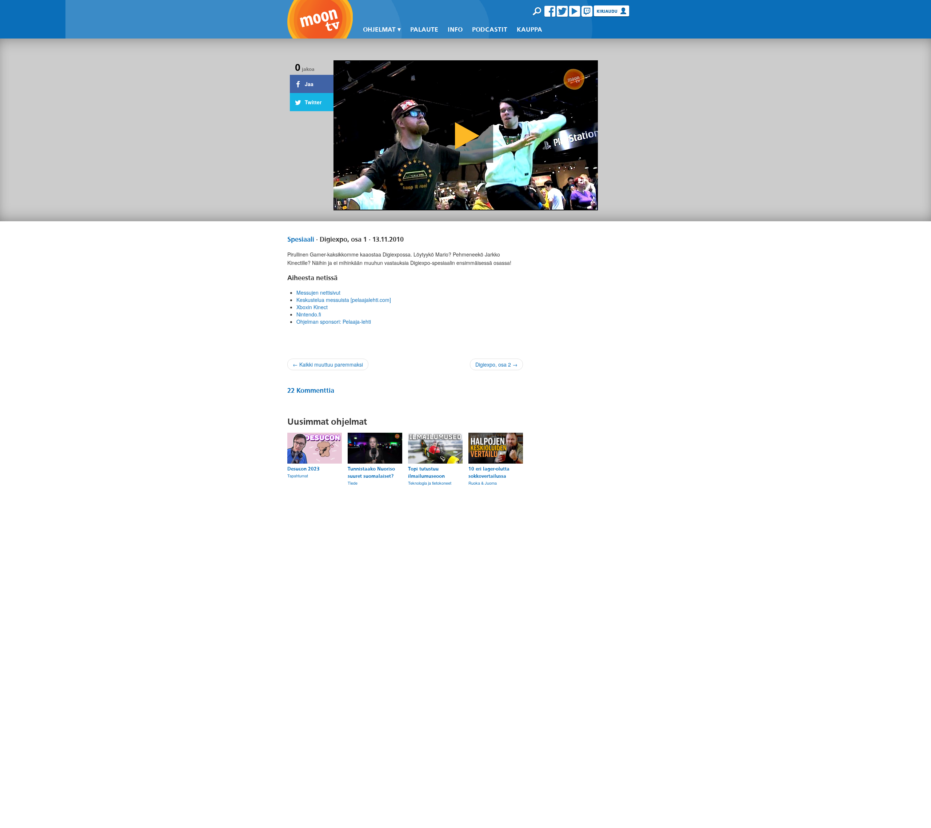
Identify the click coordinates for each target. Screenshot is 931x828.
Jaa (308, 84)
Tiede (352, 483)
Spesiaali (300, 239)
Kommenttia (310, 391)
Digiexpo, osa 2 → (496, 364)
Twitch (587, 11)
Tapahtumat (297, 475)
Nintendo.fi (308, 314)
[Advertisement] (586, 520)
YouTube (574, 11)
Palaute (424, 29)
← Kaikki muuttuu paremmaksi (328, 364)
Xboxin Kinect (312, 307)
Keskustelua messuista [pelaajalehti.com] (343, 299)
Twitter (562, 11)
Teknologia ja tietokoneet (429, 483)
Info (455, 29)
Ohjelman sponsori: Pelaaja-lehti (333, 321)
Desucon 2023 (303, 469)
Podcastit (489, 29)
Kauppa (529, 29)
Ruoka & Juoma (482, 483)
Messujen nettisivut (318, 292)
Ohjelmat (379, 29)
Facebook (549, 11)
